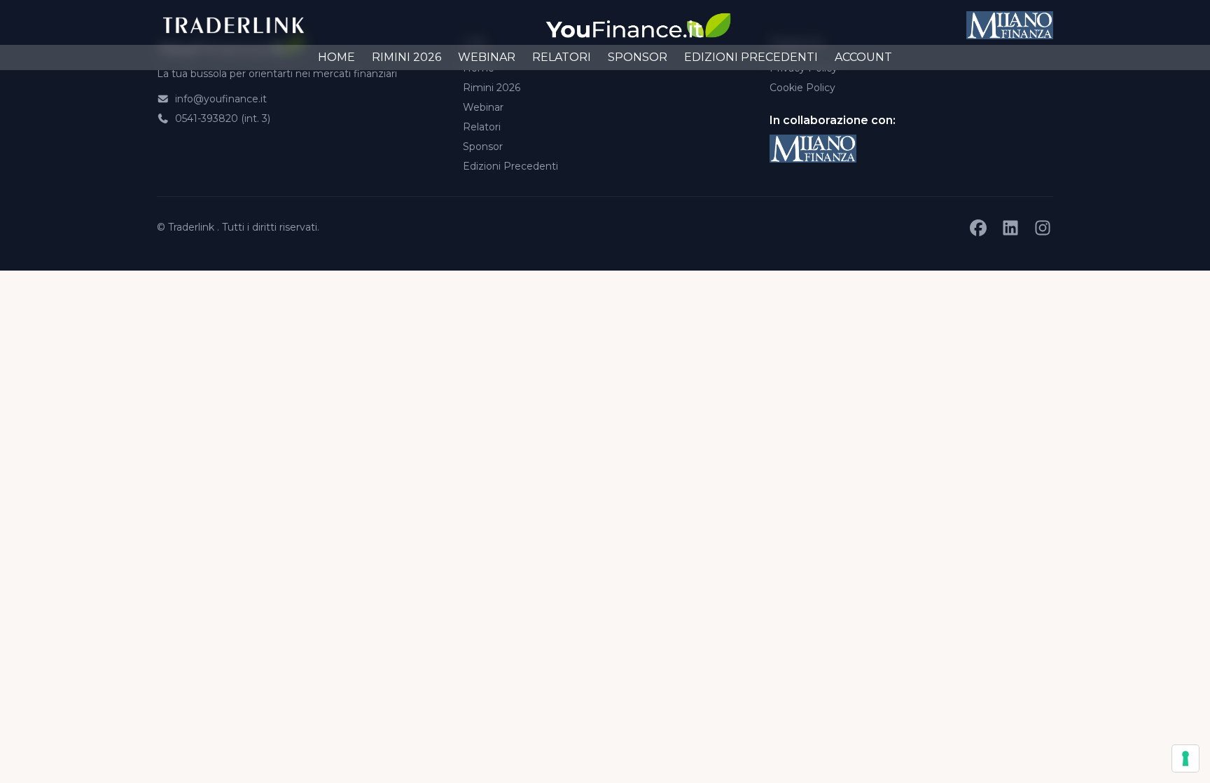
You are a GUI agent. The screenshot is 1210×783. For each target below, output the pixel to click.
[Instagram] (1042, 228)
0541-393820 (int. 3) (221, 118)
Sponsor (637, 57)
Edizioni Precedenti (751, 57)
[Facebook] (978, 228)
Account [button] (863, 57)
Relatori (561, 57)
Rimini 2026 (406, 57)
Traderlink (192, 227)
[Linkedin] (1010, 228)
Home (336, 57)
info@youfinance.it (219, 99)
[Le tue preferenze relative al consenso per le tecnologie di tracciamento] (1185, 758)
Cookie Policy (802, 87)
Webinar (486, 57)
